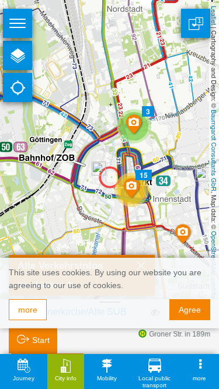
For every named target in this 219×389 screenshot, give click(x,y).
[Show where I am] (17, 87)
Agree (190, 309)
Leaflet (214, 15)
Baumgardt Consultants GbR (214, 150)
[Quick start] (17, 55)
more (27, 309)
